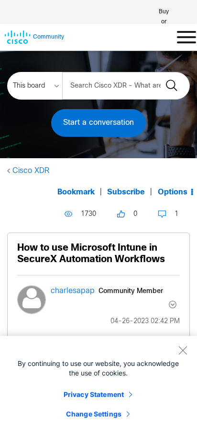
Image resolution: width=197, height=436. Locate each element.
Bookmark (76, 192)
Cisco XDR (30, 170)
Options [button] (172, 192)
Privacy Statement (94, 394)
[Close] (182, 350)
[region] (98, 386)
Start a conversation (98, 122)
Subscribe (126, 192)
